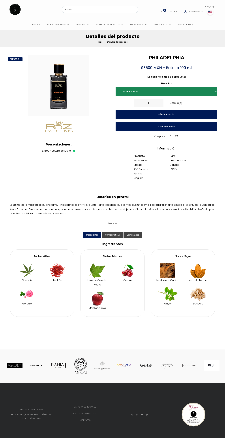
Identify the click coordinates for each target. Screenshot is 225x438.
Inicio (36, 24)
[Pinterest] (142, 415)
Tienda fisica (138, 24)
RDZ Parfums (141, 169)
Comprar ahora (166, 126)
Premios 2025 (162, 24)
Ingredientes (92, 235)
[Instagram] (147, 415)
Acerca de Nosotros (109, 24)
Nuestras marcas (58, 24)
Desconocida (178, 160)
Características (112, 235)
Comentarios (133, 235)
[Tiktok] (137, 415)
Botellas (82, 24)
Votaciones (185, 24)
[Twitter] (176, 136)
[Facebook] (170, 136)
